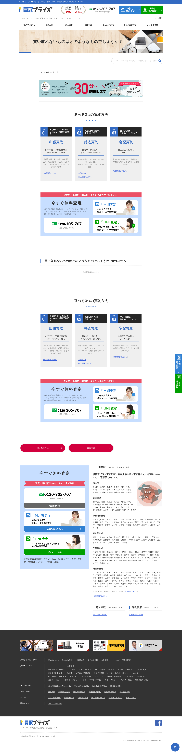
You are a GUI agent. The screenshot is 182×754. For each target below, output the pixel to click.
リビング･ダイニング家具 (104, 669)
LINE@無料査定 (152, 9)
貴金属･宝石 (141, 676)
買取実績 (88, 25)
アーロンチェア (85, 669)
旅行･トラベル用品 (113, 676)
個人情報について (98, 698)
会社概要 (158, 18)
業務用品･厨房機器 (99, 686)
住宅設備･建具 (115, 686)
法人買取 (69, 25)
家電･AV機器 (99, 673)
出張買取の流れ (50, 173)
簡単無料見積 (69, 698)
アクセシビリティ (115, 698)
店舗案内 (82, 173)
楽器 (84, 680)
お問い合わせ (130, 591)
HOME (23, 18)
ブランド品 (129, 676)
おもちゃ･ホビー (54, 680)
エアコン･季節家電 (83, 673)
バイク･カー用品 (125, 680)
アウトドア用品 (95, 680)
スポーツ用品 (110, 680)
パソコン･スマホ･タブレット (118, 673)
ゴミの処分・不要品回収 (121, 660)
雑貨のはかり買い (142, 680)
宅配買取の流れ (120, 170)
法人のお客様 (43, 448)
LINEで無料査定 (54, 698)
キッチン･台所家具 (125, 669)
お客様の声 (80, 660)
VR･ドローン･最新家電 (57, 676)
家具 (74, 669)
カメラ (135, 673)
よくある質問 (38, 18)
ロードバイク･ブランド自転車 (91, 676)
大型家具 (70, 666)
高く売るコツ (125, 692)
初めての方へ (29, 25)
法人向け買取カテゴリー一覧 (59, 686)
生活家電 (68, 673)
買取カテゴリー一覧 (56, 669)
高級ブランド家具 (55, 673)
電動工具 (72, 676)
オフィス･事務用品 (81, 686)
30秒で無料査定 (130, 9)
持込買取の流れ (85, 177)
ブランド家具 (141, 669)
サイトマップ (131, 698)
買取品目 (49, 25)
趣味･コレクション (72, 680)
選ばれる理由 (108, 25)
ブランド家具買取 (55, 703)
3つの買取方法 (130, 25)
